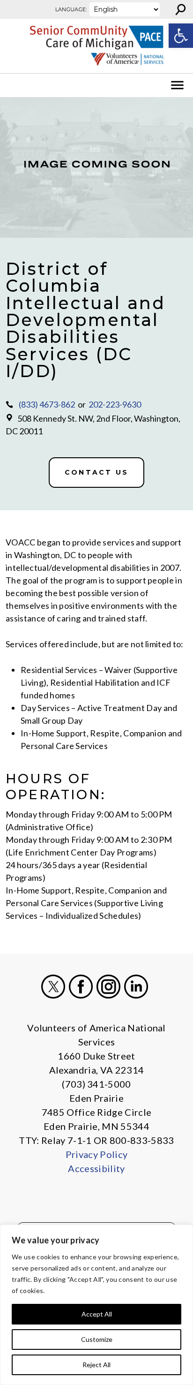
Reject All (96, 1365)
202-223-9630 (115, 404)
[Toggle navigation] (13, 85)
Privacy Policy (96, 1154)
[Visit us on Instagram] (108, 987)
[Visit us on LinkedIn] (136, 987)
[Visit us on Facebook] (81, 987)
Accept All (97, 1314)
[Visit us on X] (53, 987)
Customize (96, 1339)
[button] (181, 35)
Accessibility (96, 1168)
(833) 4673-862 (47, 404)
